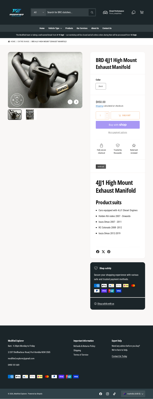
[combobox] (71, 12)
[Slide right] (76, 102)
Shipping (99, 106)
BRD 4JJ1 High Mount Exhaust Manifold (49, 41)
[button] (142, 12)
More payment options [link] (117, 132)
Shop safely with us (105, 303)
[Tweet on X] (103, 252)
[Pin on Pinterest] (109, 252)
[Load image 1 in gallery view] (15, 115)
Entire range (23, 41)
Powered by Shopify (35, 394)
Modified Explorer (20, 394)
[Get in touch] (134, 12)
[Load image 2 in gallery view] (30, 115)
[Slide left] (70, 102)
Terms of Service (81, 354)
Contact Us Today (119, 356)
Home (13, 41)
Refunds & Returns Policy (84, 346)
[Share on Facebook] (98, 252)
